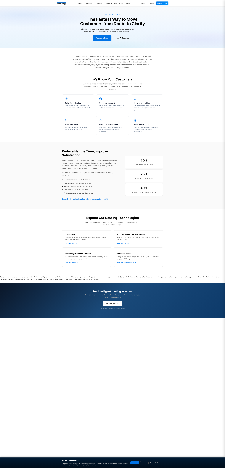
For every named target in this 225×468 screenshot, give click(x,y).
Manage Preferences (156, 463)
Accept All (135, 463)
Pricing (121, 3)
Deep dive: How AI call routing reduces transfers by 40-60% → (86, 199)
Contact (128, 3)
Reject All (144, 463)
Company (109, 3)
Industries (89, 3)
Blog (115, 3)
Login (152, 3)
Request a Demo (162, 3)
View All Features (122, 38)
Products (79, 3)
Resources (99, 3)
